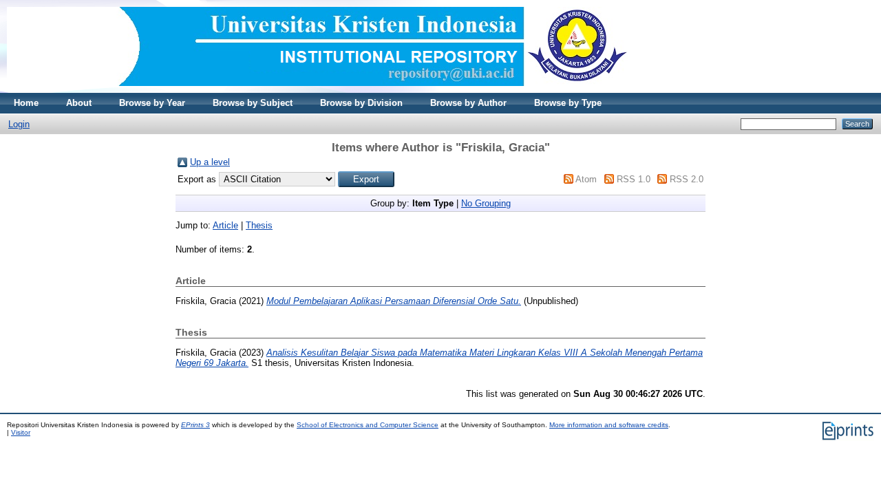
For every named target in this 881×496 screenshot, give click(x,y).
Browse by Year (152, 103)
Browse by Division (361, 103)
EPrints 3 (195, 425)
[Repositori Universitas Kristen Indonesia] (317, 90)
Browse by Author (468, 103)
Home (26, 103)
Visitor (20, 432)
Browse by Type (568, 103)
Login (19, 124)
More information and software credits (608, 425)
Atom (586, 179)
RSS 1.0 (633, 179)
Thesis (259, 225)
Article (225, 225)
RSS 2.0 (686, 179)
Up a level (210, 162)
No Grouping (486, 203)
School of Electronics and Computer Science (367, 425)
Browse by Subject (253, 103)
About (79, 103)
